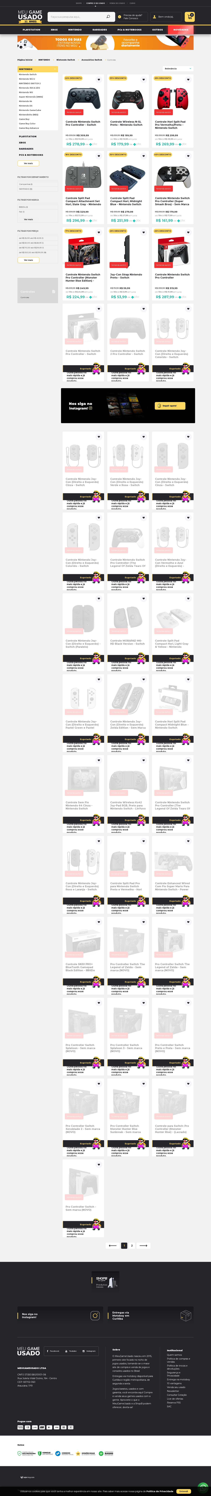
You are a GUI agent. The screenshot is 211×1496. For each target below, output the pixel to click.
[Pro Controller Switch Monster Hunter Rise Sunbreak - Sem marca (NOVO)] (128, 1117)
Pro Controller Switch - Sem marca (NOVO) (81, 1208)
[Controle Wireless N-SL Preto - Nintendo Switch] (128, 111)
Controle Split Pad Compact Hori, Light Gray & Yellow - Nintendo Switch (171, 643)
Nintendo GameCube (30, 110)
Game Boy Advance (29, 128)
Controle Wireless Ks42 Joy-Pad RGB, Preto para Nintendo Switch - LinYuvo (128, 805)
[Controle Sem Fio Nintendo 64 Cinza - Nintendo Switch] (83, 794)
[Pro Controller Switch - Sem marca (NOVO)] (83, 1198)
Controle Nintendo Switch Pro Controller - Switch (83, 353)
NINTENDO (44, 60)
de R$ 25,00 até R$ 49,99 (31, 238)
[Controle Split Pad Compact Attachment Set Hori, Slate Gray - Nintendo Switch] (83, 187)
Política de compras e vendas (178, 1360)
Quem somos (174, 1355)
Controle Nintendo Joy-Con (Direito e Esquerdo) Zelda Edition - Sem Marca (128, 724)
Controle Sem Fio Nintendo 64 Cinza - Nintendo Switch (79, 805)
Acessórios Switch (92, 60)
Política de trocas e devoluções (177, 1367)
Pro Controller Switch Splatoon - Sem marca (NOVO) (80, 1048)
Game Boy (24, 119)
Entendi (183, 1491)
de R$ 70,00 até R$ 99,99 (31, 247)
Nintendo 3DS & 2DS (29, 88)
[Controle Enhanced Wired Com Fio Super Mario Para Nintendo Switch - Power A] (173, 875)
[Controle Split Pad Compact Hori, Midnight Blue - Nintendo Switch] (128, 187)
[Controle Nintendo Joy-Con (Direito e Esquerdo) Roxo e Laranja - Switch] (83, 875)
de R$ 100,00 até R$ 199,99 (32, 252)
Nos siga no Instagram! (30, 1316)
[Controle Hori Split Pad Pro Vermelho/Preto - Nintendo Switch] (173, 111)
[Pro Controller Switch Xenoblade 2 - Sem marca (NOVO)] (83, 1117)
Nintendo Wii (26, 92)
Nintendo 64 (25, 101)
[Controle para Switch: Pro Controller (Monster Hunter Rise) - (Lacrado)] (173, 1117)
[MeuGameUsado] (30, 16)
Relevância (171, 68)
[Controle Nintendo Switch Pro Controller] (173, 264)
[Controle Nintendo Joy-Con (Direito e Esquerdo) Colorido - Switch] (173, 342)
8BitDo (23, 207)
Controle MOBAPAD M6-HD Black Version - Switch (127, 642)
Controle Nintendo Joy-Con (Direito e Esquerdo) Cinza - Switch (82, 482)
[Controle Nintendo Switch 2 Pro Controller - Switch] (128, 342)
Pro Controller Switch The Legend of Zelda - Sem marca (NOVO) (127, 967)
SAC (169, 1406)
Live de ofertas (175, 1398)
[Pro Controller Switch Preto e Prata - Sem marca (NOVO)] (173, 1036)
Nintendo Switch (66, 60)
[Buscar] (108, 17)
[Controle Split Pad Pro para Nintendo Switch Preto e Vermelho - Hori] (128, 875)
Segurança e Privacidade (173, 1374)
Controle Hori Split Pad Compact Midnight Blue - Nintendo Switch (172, 724)
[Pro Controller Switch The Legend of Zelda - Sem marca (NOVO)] (128, 956)
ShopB (79, 3)
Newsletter (173, 1391)
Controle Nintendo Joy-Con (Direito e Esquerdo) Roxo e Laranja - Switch (82, 886)
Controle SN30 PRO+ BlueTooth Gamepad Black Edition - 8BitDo (80, 967)
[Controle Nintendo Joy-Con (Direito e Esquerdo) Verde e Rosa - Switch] (128, 470)
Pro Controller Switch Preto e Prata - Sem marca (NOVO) (172, 1048)
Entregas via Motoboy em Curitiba (120, 1315)
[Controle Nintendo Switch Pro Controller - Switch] (83, 111)
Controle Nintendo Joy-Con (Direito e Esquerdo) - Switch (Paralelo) (83, 643)
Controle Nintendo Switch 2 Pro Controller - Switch (127, 353)
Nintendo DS (25, 106)
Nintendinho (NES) (28, 115)
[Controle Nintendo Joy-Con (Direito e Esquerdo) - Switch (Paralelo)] (83, 632)
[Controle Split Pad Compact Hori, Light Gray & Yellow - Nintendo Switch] (173, 632)
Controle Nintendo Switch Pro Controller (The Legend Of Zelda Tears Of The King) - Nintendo (127, 563)
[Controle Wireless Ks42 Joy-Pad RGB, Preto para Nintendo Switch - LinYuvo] (128, 794)
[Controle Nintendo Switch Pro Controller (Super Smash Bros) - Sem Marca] (173, 187)
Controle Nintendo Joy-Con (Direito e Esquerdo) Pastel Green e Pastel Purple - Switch (82, 724)
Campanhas (25, 184)
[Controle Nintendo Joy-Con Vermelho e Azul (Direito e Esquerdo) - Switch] (173, 551)
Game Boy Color (27, 123)
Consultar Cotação (177, 1395)
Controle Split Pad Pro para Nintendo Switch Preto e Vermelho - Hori (126, 886)
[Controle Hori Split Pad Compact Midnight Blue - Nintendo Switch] (173, 713)
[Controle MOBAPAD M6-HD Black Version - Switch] (128, 632)
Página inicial (24, 60)
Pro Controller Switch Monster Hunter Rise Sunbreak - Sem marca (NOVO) (125, 1129)
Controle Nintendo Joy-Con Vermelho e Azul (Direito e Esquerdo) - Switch (170, 563)
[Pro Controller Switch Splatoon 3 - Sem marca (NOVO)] (128, 1036)
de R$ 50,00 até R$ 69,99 (31, 243)
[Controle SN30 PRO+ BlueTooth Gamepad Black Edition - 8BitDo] (83, 956)
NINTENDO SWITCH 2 (30, 83)
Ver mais (28, 163)
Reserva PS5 (174, 1402)
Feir (21, 212)
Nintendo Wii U (27, 79)
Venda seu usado (117, 3)
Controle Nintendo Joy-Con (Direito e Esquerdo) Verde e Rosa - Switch (126, 482)
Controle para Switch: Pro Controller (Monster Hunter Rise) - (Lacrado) (172, 1129)
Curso (132, 3)
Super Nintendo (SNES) (31, 97)
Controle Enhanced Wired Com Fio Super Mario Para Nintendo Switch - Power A (172, 886)
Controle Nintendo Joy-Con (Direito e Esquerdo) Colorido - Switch (171, 354)
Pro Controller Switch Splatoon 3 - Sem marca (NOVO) (126, 1048)
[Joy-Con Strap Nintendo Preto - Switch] (128, 264)
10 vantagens (174, 1383)
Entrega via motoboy (178, 1379)
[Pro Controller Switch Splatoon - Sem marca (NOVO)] (83, 1036)
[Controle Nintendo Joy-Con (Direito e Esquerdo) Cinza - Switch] (83, 470)
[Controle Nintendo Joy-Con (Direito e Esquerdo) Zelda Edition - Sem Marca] (128, 713)
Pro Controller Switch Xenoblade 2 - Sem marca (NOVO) (83, 1129)
